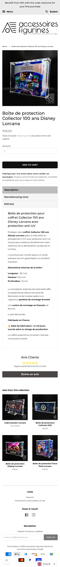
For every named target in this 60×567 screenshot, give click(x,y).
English (47, 564)
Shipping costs (23, 136)
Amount (6, 146)
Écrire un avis (30, 374)
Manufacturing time (16, 196)
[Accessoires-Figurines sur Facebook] (26, 516)
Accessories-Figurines (35, 546)
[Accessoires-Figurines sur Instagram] (33, 516)
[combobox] (46, 564)
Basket (53, 11)
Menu (9, 11)
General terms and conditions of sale (30, 501)
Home (4, 46)
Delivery (9, 203)
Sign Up (50, 537)
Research (30, 497)
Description (11, 189)
